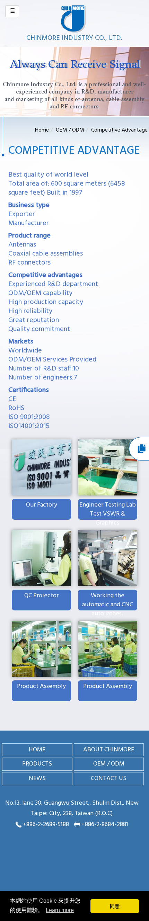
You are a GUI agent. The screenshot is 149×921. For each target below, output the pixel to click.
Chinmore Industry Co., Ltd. (74, 38)
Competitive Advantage (119, 130)
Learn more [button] (60, 910)
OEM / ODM (70, 130)
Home (42, 130)
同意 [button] (115, 906)
